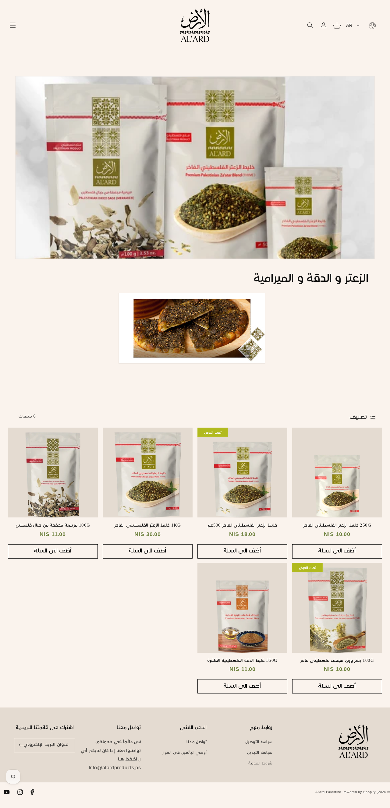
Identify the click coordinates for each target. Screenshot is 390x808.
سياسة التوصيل (258, 742)
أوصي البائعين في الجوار (184, 753)
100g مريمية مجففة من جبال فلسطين (53, 525)
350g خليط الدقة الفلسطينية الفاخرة (242, 660)
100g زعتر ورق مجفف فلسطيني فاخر (337, 660)
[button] (13, 25)
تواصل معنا (196, 742)
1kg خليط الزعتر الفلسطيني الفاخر (147, 525)
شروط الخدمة (260, 763)
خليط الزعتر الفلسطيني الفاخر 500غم (242, 525)
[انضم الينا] (20, 745)
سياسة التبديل (259, 753)
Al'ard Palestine (328, 792)
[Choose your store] (371, 25)
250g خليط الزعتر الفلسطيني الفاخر (337, 525)
